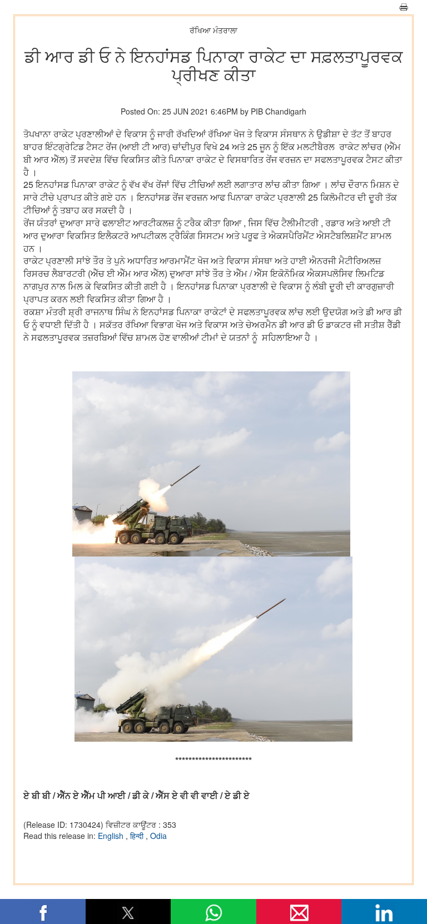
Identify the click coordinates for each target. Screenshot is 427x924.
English (112, 835)
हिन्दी (138, 835)
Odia (158, 835)
